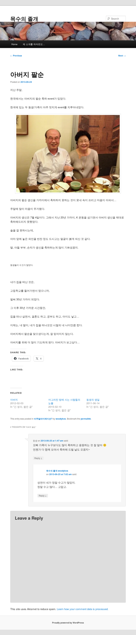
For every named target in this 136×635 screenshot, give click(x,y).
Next (122, 55)
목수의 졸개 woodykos (57, 470)
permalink (86, 418)
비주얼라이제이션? (43, 418)
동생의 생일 (93, 399)
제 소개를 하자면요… (34, 44)
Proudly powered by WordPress (68, 622)
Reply (38, 458)
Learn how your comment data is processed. (82, 609)
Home (14, 44)
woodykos (61, 418)
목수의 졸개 (24, 18)
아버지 (14, 399)
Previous (16, 55)
